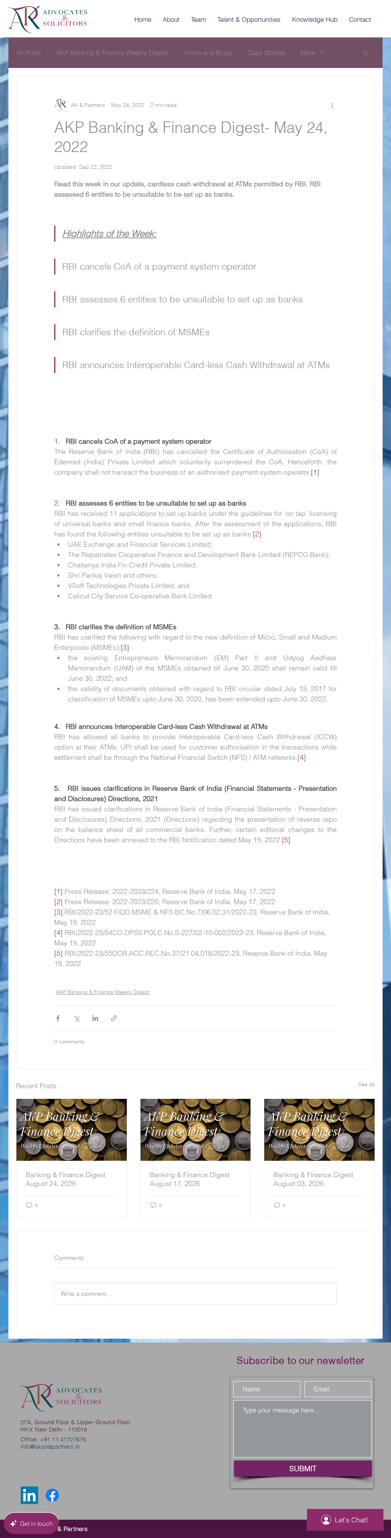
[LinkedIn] (29, 1495)
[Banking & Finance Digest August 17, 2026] (196, 1130)
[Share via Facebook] (57, 1018)
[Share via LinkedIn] (95, 1018)
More (308, 52)
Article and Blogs (207, 52)
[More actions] (332, 105)
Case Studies (266, 52)
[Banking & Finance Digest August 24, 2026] (71, 1130)
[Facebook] (52, 1495)
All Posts (28, 52)
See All (366, 1084)
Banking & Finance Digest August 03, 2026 (313, 1179)
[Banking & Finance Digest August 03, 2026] (319, 1130)
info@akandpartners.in (50, 1446)
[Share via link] (114, 1018)
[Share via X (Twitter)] (76, 1018)
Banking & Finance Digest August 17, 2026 (189, 1179)
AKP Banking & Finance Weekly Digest (112, 52)
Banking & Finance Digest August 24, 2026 (65, 1179)
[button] (365, 53)
